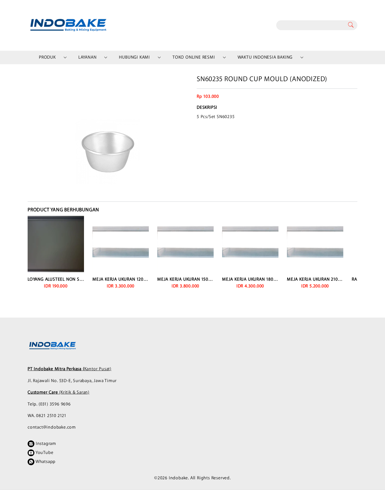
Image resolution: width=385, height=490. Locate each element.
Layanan (87, 57)
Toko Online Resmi (193, 57)
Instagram (45, 443)
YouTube (43, 452)
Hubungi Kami (134, 57)
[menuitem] (47, 57)
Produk (47, 57)
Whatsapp (45, 461)
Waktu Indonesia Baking (265, 57)
